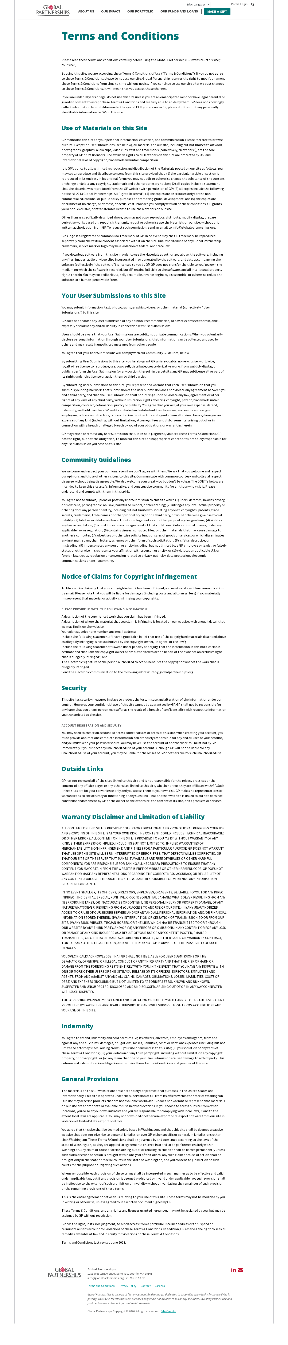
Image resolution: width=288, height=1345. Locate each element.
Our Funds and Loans (179, 11)
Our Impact (110, 11)
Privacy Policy (127, 1286)
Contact (146, 1286)
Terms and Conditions (101, 1286)
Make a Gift (217, 11)
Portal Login (239, 4)
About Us (86, 11)
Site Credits (168, 1311)
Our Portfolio (140, 11)
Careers (160, 1286)
